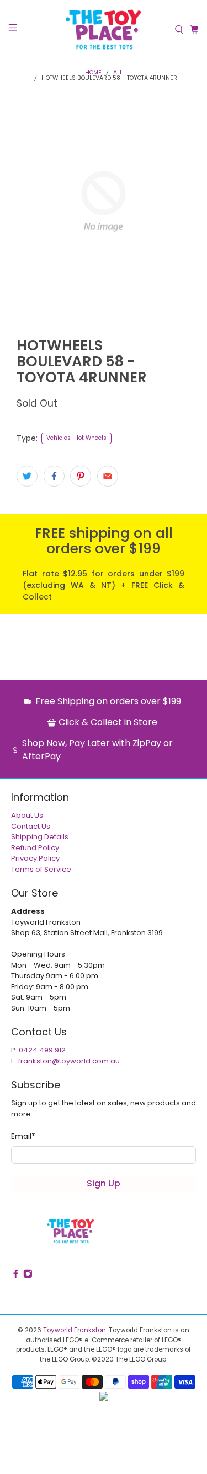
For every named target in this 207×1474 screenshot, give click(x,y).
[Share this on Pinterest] (80, 476)
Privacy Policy (35, 858)
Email (23, 1136)
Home (93, 73)
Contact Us (30, 826)
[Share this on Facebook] (54, 476)
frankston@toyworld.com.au (69, 1061)
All (118, 73)
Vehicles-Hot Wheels (76, 438)
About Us (27, 815)
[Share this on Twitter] (27, 476)
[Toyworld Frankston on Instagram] (28, 1276)
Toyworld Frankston (74, 1330)
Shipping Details (39, 837)
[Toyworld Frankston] (104, 29)
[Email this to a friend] (107, 476)
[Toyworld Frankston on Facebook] (15, 1276)
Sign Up (103, 1183)
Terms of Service (41, 869)
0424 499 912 (42, 1050)
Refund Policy (35, 848)
